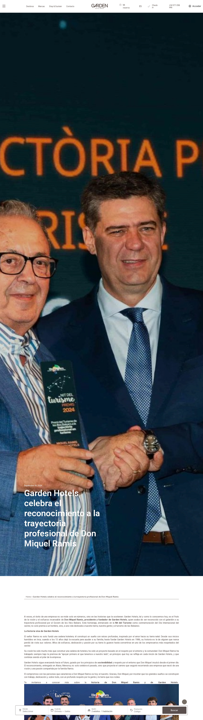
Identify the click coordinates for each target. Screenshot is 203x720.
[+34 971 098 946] (166, 6)
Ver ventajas (174, 702)
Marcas (41, 6)
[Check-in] (149, 6)
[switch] (47, 702)
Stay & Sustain (55, 6)
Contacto (70, 6)
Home (28, 596)
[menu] (4, 6)
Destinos (30, 6)
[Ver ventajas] (184, 702)
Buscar (174, 710)
